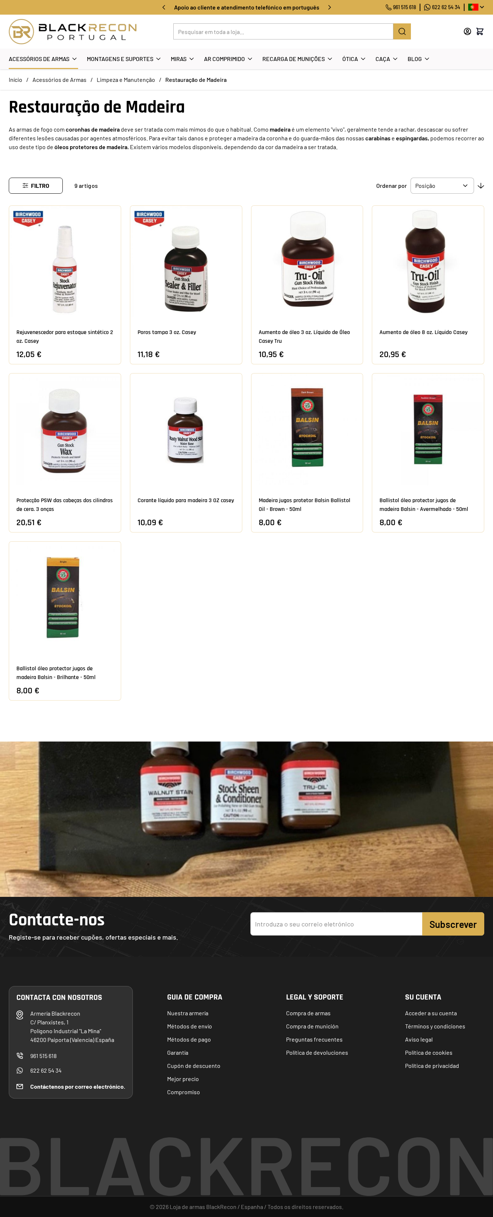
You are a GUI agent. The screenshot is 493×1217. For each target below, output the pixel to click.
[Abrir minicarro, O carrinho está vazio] (480, 31)
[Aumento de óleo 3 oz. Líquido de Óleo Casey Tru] (307, 262)
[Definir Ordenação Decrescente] (481, 185)
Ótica (350, 58)
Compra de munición (312, 1026)
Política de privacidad (432, 1065)
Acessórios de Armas (39, 58)
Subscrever (453, 924)
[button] (36, 186)
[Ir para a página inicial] (72, 31)
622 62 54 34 (446, 7)
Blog (415, 58)
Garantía (177, 1052)
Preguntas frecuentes (314, 1039)
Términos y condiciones (435, 1026)
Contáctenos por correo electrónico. (77, 1086)
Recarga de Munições (293, 58)
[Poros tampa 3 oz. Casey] (186, 262)
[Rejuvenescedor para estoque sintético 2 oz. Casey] (65, 262)
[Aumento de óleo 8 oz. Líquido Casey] (428, 262)
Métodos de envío (189, 1026)
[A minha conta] (467, 31)
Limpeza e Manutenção (126, 79)
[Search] (402, 31)
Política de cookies (428, 1052)
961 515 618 (404, 7)
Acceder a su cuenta (431, 1012)
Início (15, 79)
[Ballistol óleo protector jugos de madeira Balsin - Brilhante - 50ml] (65, 597)
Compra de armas (308, 1012)
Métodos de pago (189, 1039)
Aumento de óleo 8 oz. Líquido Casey (423, 332)
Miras (178, 58)
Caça (382, 58)
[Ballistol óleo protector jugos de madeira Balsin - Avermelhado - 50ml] (428, 429)
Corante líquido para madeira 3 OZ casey (186, 500)
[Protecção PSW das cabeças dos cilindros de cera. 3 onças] (65, 429)
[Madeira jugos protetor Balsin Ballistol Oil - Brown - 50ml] (307, 429)
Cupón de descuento (193, 1065)
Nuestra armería (187, 1012)
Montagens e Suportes (120, 58)
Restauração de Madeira (196, 79)
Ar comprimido (224, 58)
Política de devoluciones (317, 1052)
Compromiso (183, 1091)
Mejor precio (183, 1078)
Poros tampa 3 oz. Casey (167, 332)
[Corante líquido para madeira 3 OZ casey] (186, 429)
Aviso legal (419, 1039)
